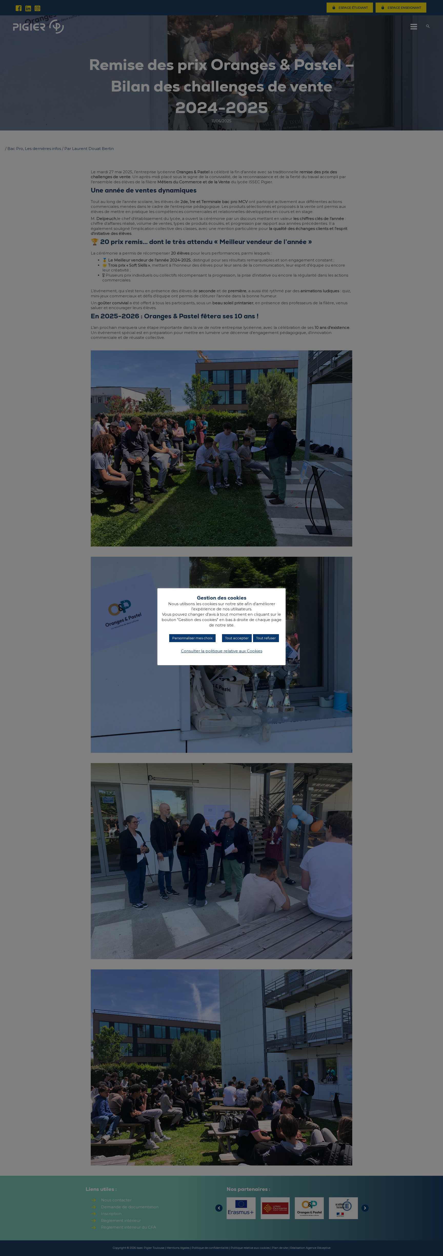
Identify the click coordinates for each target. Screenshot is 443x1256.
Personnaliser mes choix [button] (192, 638)
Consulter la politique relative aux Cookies (221, 651)
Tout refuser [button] (266, 638)
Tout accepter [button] (237, 638)
